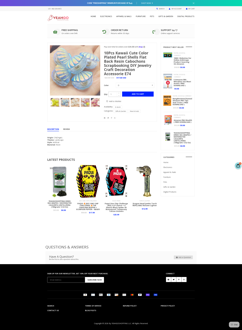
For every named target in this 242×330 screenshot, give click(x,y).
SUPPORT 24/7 (169, 30)
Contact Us (53, 310)
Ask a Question (184, 257)
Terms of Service (93, 306)
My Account (176, 9)
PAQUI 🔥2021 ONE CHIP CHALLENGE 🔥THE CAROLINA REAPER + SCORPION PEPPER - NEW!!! (88, 206)
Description (53, 129)
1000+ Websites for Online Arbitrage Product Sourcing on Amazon (182, 61)
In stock (117, 107)
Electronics (106, 16)
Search (161, 9)
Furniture (141, 16)
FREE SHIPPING (70, 30)
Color (106, 85)
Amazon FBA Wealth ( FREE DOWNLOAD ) (183, 121)
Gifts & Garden (165, 16)
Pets (152, 16)
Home (93, 16)
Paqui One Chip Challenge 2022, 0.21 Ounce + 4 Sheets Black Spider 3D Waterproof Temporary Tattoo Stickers (116, 207)
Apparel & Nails (123, 16)
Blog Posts (90, 310)
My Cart (191, 9)
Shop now (146, 3)
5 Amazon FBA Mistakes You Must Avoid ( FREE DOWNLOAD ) (182, 82)
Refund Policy (130, 306)
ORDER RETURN (119, 30)
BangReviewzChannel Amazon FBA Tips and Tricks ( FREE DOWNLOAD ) (182, 101)
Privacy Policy (168, 306)
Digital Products (185, 16)
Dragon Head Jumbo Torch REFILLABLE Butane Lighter (145, 204)
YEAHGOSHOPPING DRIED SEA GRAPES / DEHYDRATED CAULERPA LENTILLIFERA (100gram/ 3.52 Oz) (60, 204)
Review (66, 129)
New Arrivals (134, 111)
